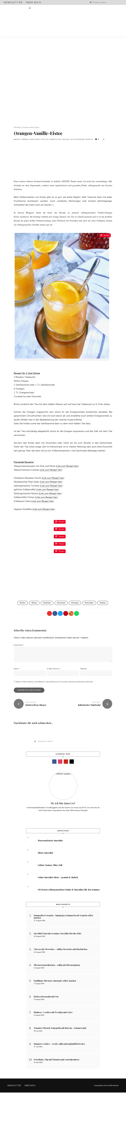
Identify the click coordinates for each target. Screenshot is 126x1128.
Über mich (33, 2)
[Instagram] (60, 761)
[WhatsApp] (76, 613)
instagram (116, 2)
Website (83, 669)
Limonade (61, 603)
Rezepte (89, 139)
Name (17, 669)
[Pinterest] (65, 613)
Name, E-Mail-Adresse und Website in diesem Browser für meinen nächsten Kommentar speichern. (54, 682)
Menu (119, 20)
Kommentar (19, 645)
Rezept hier (56, 469)
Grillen (65, 139)
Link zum (45, 469)
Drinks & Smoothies (31, 139)
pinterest (121, 2)
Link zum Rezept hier (67, 466)
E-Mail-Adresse (53, 669)
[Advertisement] (63, 162)
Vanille (103, 603)
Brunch (17, 139)
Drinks (23, 603)
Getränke (47, 603)
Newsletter (13, 2)
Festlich (45, 139)
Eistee (34, 603)
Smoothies (90, 603)
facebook (111, 2)
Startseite (17, 127)
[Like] (49, 613)
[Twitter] (60, 613)
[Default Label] (66, 761)
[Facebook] (54, 613)
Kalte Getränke (77, 139)
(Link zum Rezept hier (50, 493)
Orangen (75, 603)
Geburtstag (55, 139)
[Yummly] (71, 613)
